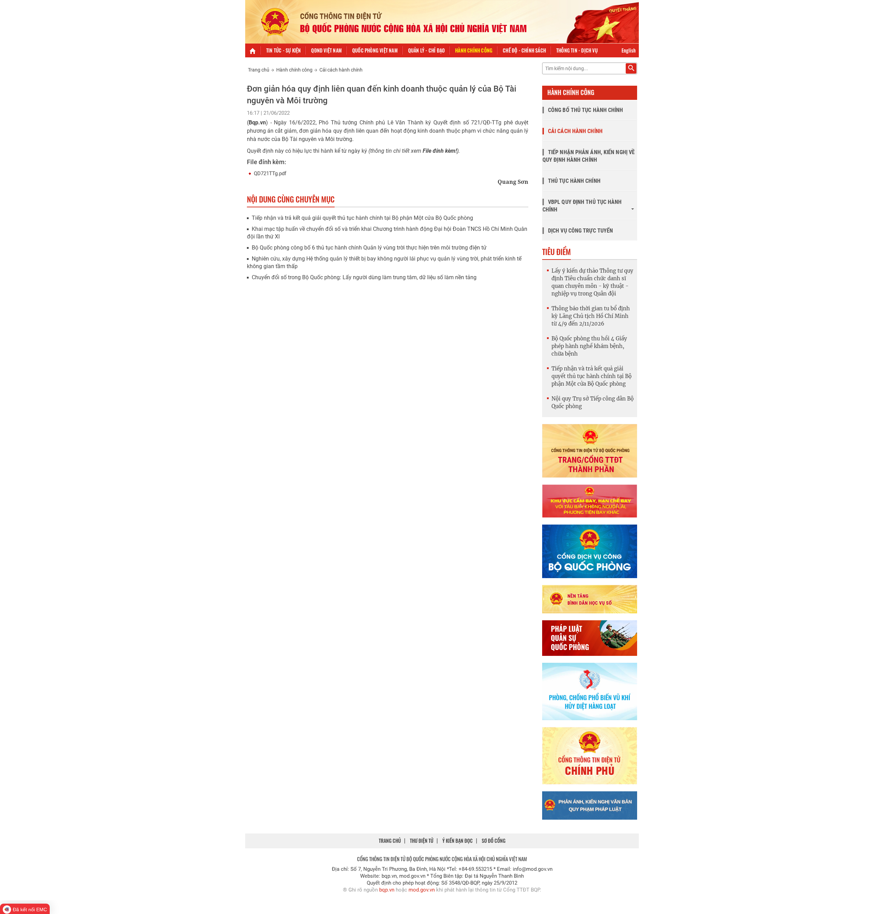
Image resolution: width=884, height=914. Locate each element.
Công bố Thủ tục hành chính (585, 110)
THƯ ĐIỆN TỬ (421, 840)
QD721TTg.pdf (270, 173)
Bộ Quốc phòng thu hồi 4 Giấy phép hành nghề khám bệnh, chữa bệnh (589, 346)
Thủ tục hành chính (574, 181)
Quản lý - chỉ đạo (426, 50)
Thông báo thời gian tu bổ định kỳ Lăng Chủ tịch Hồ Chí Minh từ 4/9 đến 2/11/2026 (590, 316)
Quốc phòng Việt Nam (375, 50)
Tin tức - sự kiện (283, 50)
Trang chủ (258, 70)
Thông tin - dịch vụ (577, 50)
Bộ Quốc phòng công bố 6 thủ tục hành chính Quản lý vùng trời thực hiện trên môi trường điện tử (369, 247)
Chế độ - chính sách (524, 50)
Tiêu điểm (556, 251)
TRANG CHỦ (390, 840)
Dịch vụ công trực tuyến (580, 230)
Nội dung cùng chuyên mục (291, 199)
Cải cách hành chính (341, 70)
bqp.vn (386, 890)
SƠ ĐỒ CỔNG (494, 840)
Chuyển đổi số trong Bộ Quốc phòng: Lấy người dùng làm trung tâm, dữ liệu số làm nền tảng (364, 277)
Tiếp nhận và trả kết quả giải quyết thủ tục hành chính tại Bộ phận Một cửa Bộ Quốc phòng (362, 218)
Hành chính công (473, 50)
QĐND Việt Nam (326, 50)
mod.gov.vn (422, 890)
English (629, 50)
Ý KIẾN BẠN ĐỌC (457, 840)
